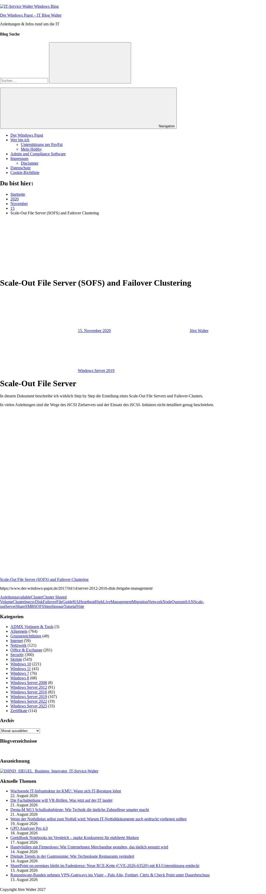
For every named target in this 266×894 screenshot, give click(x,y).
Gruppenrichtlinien (25, 636)
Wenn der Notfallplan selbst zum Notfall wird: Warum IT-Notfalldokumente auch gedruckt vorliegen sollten (98, 819)
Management (121, 602)
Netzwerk (18, 645)
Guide (68, 602)
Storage (57, 606)
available (23, 597)
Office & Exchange (26, 650)
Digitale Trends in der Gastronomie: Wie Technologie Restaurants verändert (72, 856)
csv (32, 602)
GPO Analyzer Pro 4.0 (29, 828)
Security (17, 654)
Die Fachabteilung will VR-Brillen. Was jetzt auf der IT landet (61, 800)
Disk (39, 602)
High (99, 602)
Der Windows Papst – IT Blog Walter (31, 15)
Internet (16, 640)
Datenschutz (20, 168)
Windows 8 (19, 678)
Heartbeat (87, 602)
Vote (80, 606)
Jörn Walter (199, 330)
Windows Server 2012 (28, 687)
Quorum (178, 602)
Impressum (19, 158)
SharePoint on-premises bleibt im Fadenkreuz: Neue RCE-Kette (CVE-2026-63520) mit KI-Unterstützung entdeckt (104, 865)
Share (20, 606)
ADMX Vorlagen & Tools (31, 626)
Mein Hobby (31, 149)
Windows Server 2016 (28, 692)
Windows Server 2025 (28, 706)
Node (167, 602)
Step (47, 606)
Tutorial (70, 606)
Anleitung (8, 597)
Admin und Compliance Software (38, 154)
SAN (189, 602)
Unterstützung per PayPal (42, 144)
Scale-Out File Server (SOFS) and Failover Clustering (44, 579)
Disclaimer (29, 163)
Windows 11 (20, 668)
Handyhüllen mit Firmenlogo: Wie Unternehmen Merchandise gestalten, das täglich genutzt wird (89, 847)
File (59, 602)
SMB (29, 606)
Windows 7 (19, 673)
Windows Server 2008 (28, 682)
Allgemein (19, 631)
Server (10, 606)
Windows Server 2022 (28, 701)
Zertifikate (18, 710)
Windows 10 (20, 664)
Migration (140, 602)
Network (155, 602)
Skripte (16, 659)
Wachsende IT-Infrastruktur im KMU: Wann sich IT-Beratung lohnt (65, 791)
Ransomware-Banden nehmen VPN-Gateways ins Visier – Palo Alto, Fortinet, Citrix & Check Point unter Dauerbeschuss (110, 875)
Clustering (21, 602)
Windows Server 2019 (96, 370)
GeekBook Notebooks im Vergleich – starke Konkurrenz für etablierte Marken (74, 837)
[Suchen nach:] (24, 80)
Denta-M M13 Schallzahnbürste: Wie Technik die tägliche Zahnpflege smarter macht (79, 809)
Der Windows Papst (26, 135)
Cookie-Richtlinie (24, 172)
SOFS (39, 606)
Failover (49, 602)
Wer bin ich (19, 140)
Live (107, 602)
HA (76, 602)
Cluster (37, 597)
